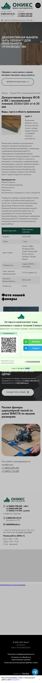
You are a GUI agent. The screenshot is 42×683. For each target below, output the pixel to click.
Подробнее (16, 680)
